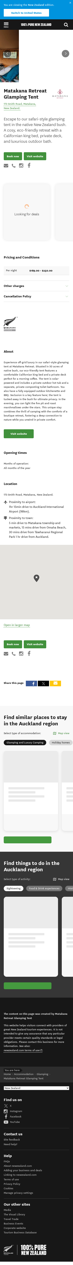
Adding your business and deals (23, 1170)
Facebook (15, 1116)
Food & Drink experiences (44, 888)
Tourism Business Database (20, 1232)
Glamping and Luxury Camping (25, 742)
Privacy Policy (12, 1184)
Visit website (35, 156)
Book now (13, 156)
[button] (6, 25)
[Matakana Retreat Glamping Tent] (60, 94)
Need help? (10, 1144)
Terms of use (11, 1179)
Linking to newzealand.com (20, 1174)
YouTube (14, 1122)
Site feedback (12, 1139)
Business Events (13, 1223)
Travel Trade (11, 1219)
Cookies (8, 1188)
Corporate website (15, 1228)
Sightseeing (14, 888)
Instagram (15, 1111)
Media (7, 1210)
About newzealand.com (18, 1165)
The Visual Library (14, 1214)
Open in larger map (17, 625)
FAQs (7, 1161)
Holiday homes (61, 742)
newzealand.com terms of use (23, 1050)
